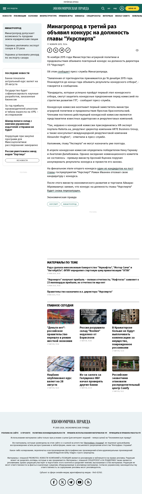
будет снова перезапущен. (64, 190)
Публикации (20, 16)
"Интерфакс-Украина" (94, 443)
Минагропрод (70, 204)
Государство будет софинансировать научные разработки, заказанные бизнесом (21, 95)
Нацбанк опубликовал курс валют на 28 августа (59, 379)
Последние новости (17, 73)
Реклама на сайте (9, 433)
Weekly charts (122, 16)
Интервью (108, 16)
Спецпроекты (94, 16)
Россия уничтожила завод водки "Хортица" (20, 153)
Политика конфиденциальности (48, 433)
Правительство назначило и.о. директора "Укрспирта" (80, 291)
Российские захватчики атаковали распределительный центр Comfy (126, 381)
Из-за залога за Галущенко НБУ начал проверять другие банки (91, 379)
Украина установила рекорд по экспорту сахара (22, 56)
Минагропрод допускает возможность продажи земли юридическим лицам (21, 36)
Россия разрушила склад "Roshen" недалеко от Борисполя (92, 332)
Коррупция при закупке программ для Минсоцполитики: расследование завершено (21, 141)
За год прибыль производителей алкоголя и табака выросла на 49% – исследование (21, 110)
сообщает (64, 71)
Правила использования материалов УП (87, 433)
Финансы (79, 16)
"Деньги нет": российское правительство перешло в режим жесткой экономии (59, 334)
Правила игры (66, 16)
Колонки (33, 16)
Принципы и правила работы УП (125, 433)
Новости (7, 16)
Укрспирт (53, 204)
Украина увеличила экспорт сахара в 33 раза (22, 47)
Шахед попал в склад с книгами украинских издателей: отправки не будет (19, 125)
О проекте (25, 433)
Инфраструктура (48, 16)
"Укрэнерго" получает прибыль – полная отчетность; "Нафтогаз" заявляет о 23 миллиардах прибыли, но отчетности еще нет (93, 281)
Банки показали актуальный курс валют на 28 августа (21, 81)
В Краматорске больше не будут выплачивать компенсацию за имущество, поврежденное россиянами (123, 337)
